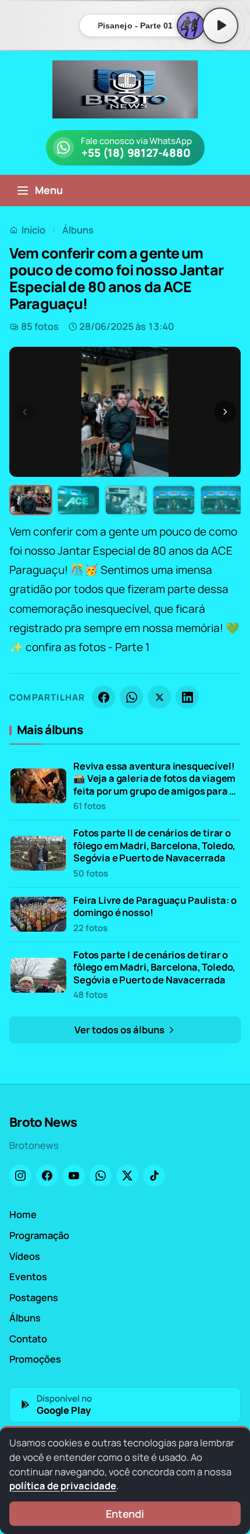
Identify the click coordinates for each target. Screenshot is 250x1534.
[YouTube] (74, 1176)
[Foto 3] (126, 500)
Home (23, 1214)
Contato (28, 1338)
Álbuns (78, 229)
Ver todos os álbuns (120, 1029)
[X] (159, 697)
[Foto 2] (78, 500)
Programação (39, 1235)
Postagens (33, 1297)
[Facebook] (103, 697)
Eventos (28, 1276)
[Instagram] (20, 1176)
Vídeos (24, 1256)
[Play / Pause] (220, 26)
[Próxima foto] (225, 412)
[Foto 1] (30, 500)
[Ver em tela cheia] (221, 366)
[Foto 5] (221, 500)
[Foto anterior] (25, 412)
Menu (49, 190)
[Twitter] (127, 1176)
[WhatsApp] (131, 697)
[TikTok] (154, 1176)
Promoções (35, 1359)
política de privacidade (62, 1485)
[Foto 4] (173, 500)
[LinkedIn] (187, 697)
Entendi (125, 1514)
